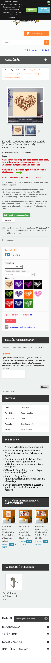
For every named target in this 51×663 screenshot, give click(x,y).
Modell (5, 153)
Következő (38, 131)
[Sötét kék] (19, 304)
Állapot (5, 156)
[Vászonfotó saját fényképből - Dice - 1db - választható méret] (9, 516)
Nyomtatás (10, 240)
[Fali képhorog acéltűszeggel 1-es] (13, 582)
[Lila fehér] (19, 294)
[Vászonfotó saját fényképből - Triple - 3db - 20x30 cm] (42, 516)
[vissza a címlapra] (5, 70)
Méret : (17, 271)
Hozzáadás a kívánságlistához (22, 327)
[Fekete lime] (9, 294)
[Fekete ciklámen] (28, 284)
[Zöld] (28, 304)
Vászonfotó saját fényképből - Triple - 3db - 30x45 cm (25, 532)
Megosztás (8, 220)
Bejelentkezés (31, 50)
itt (31, 315)
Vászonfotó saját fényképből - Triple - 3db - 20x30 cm (41, 532)
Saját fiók (9, 634)
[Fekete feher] (38, 284)
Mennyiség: (9, 263)
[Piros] (9, 304)
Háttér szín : (10, 278)
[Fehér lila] (19, 284)
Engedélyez (31, 10)
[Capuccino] (9, 284)
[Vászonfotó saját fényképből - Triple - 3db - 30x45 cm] (26, 516)
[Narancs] (28, 294)
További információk (44, 10)
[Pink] (38, 294)
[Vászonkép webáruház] (25, 21)
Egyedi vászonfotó (18, 70)
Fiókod (45, 50)
